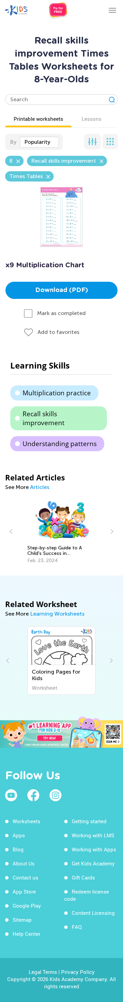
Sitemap (22, 919)
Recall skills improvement (44, 418)
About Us (24, 863)
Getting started (89, 821)
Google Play (27, 905)
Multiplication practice (57, 392)
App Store (24, 891)
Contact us (25, 877)
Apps (19, 835)
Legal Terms (43, 971)
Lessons (91, 118)
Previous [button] (12, 531)
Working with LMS (93, 835)
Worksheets (26, 821)
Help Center (26, 933)
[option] (61, 531)
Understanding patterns (60, 443)
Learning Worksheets (57, 613)
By (13, 142)
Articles (39, 487)
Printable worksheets (38, 118)
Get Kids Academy (93, 863)
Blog (18, 849)
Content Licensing (93, 912)
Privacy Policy (78, 971)
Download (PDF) (61, 290)
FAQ (77, 926)
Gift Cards (83, 877)
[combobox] (39, 142)
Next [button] (111, 531)
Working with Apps (94, 849)
